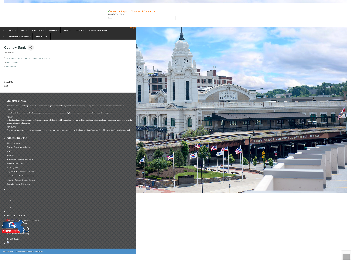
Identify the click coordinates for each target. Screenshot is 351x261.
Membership (37, 30)
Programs (53, 30)
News (23, 30)
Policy (79, 30)
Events (67, 30)
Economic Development (98, 30)
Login (133, 27)
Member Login (41, 36)
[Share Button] (31, 47)
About (11, 30)
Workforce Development (19, 36)
